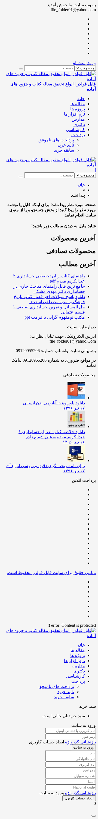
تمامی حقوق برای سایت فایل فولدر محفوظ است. (51, 572)
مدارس (78, 119)
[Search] (21, 69)
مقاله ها (78, 103)
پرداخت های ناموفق (56, 140)
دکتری (79, 124)
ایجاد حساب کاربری (79, 798)
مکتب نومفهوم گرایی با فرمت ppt (54, 317)
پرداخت (78, 134)
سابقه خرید (64, 150)
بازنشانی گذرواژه (80, 742)
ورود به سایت (83, 747)
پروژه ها (77, 109)
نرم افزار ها (74, 114)
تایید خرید (65, 145)
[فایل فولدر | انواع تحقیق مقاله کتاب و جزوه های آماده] (49, 165)
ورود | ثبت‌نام (84, 62)
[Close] (93, 816)
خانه (81, 98)
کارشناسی (75, 129)
